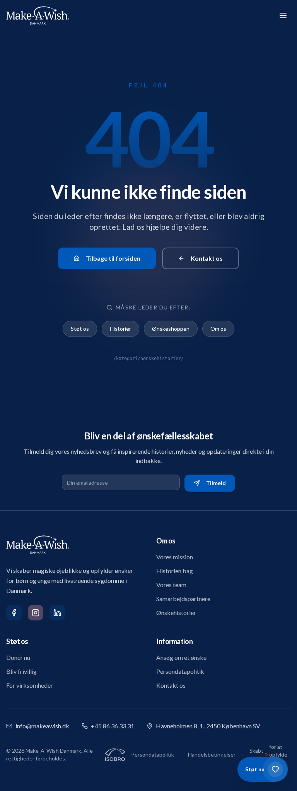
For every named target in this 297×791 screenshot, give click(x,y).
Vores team (171, 584)
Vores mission (174, 556)
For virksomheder (29, 685)
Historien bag (174, 570)
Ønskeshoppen (170, 328)
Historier (120, 328)
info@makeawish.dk (42, 725)
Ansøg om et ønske (181, 657)
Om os (218, 328)
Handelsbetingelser (212, 754)
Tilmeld (216, 483)
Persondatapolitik (180, 671)
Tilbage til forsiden (113, 258)
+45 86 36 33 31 (112, 725)
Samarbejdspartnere (183, 598)
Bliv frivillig (21, 671)
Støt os (80, 328)
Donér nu (18, 657)
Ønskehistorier (176, 612)
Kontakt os (207, 258)
